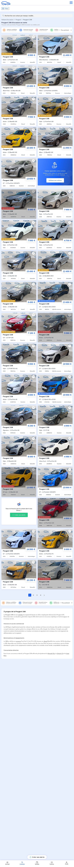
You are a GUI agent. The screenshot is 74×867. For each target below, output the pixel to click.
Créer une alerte (38, 857)
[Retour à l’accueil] (5, 3)
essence (18, 641)
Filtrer (6, 8)
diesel (45, 641)
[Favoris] (33, 37)
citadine (20, 615)
